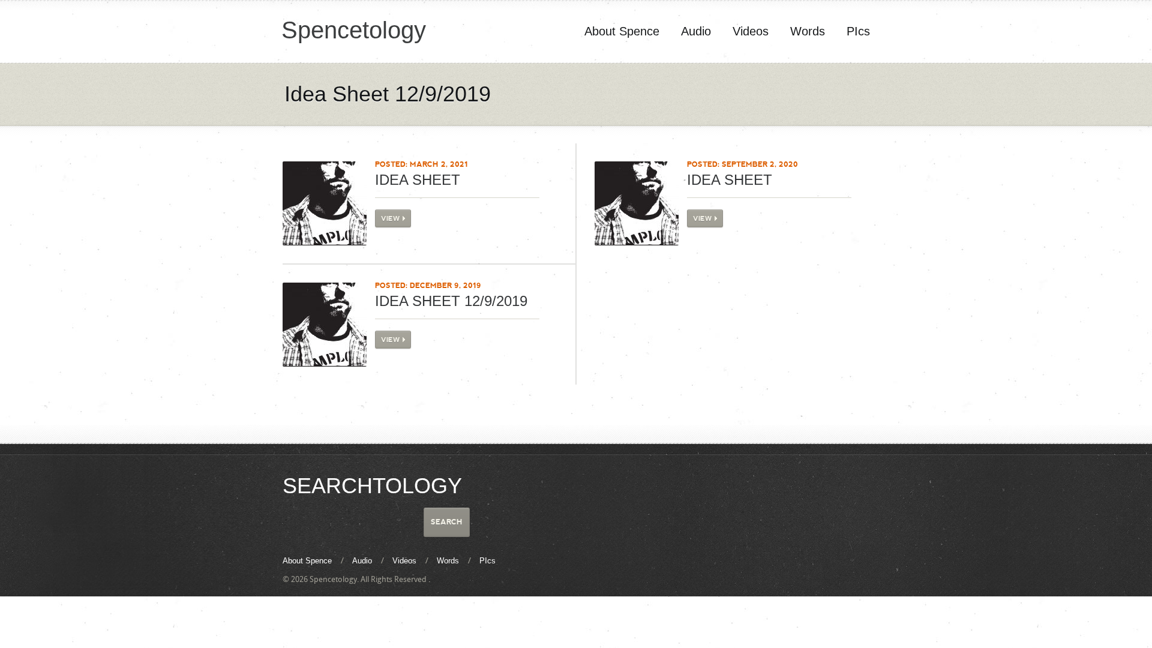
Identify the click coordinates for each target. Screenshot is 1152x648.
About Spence (621, 31)
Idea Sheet (417, 180)
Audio (696, 31)
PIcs (858, 31)
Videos (751, 31)
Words (807, 31)
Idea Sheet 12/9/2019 (451, 301)
